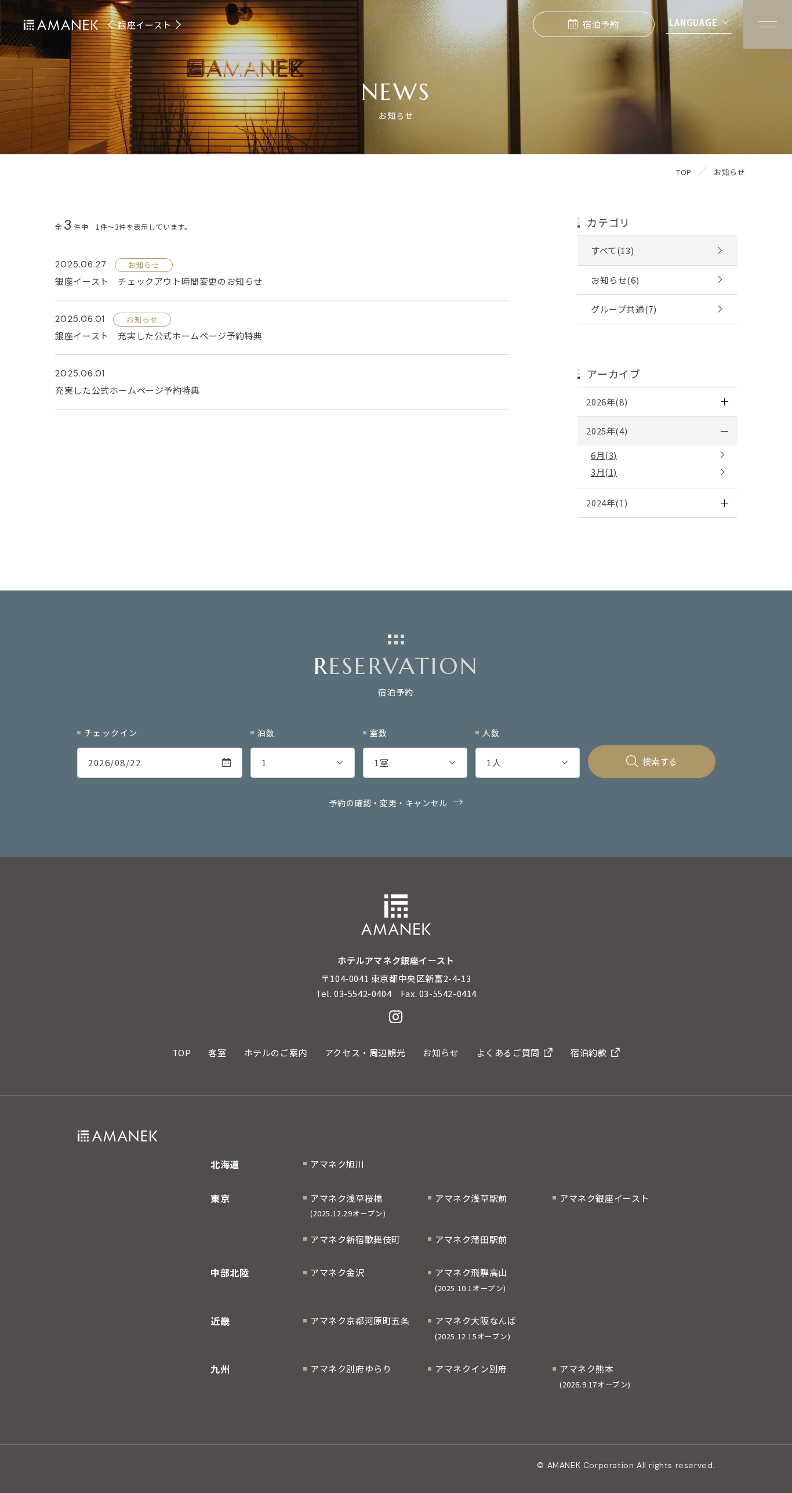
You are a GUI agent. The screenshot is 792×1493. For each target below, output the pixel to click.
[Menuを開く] (767, 24)
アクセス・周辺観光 (365, 1052)
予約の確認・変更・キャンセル (388, 803)
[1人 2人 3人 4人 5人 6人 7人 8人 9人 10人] (527, 763)
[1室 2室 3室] (415, 763)
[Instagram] (396, 1016)
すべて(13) (612, 250)
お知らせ (441, 1052)
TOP (181, 1052)
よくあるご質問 (508, 1052)
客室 (217, 1052)
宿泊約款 (588, 1052)
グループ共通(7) (623, 309)
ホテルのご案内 (275, 1052)
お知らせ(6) (615, 280)
